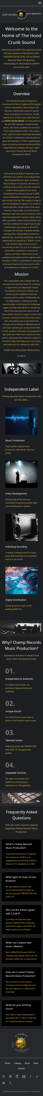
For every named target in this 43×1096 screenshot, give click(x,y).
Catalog (17, 1063)
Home (7, 1063)
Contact (21, 1068)
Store (27, 1063)
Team (35, 1063)
